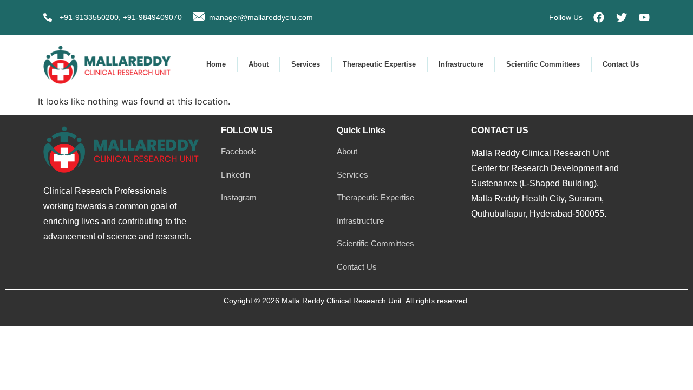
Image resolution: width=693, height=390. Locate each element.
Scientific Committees (543, 64)
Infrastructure (461, 64)
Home (216, 64)
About (259, 64)
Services (305, 64)
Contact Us (621, 64)
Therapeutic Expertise (379, 64)
